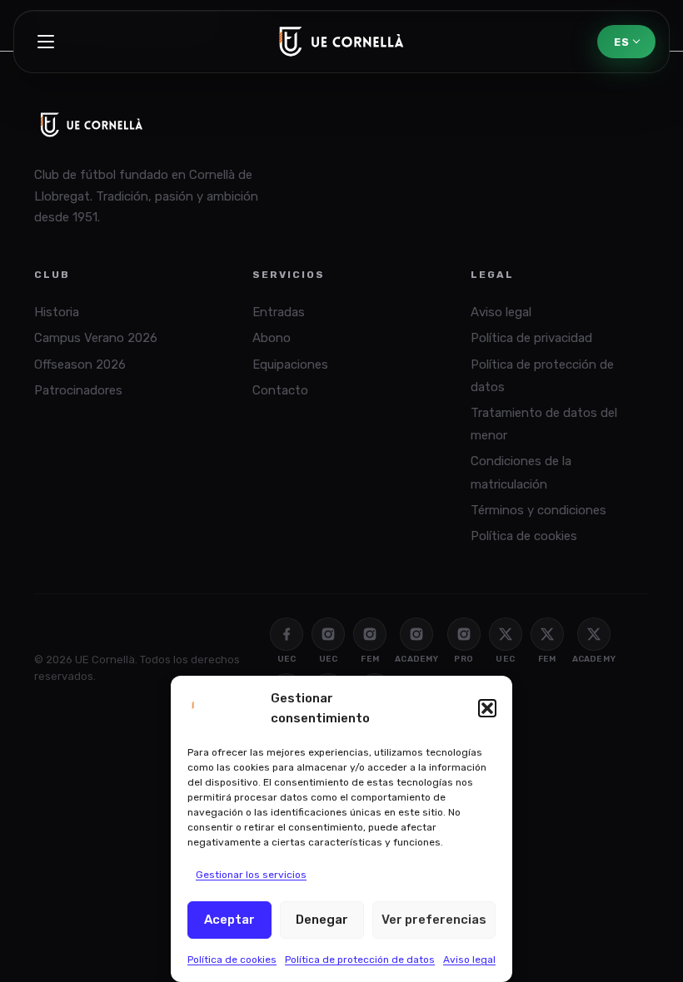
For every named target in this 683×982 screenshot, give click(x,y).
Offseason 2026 (80, 364)
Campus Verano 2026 (95, 337)
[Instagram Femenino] (369, 634)
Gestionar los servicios (251, 874)
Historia (56, 312)
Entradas (278, 312)
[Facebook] (286, 634)
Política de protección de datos (360, 959)
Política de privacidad (531, 337)
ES (621, 42)
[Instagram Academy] (416, 634)
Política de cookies (232, 959)
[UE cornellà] (341, 42)
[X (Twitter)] (505, 634)
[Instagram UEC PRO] (464, 634)
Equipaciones (290, 364)
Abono (271, 337)
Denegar (322, 919)
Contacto (280, 390)
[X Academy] (594, 634)
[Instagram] (328, 634)
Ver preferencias (433, 919)
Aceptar (229, 919)
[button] (487, 708)
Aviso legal (469, 959)
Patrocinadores (78, 390)
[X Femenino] (547, 634)
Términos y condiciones (538, 510)
